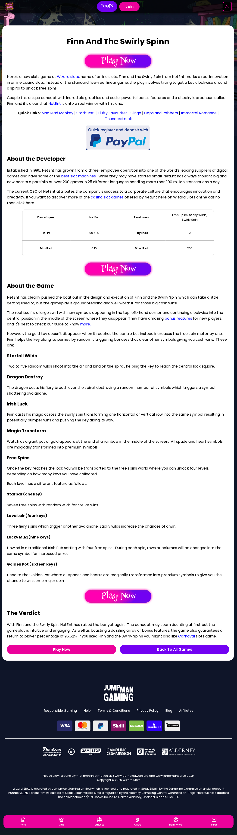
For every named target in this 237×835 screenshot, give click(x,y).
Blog (168, 710)
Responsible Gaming (60, 710)
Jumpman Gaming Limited (71, 789)
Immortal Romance (199, 113)
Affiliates (186, 710)
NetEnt (54, 103)
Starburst (85, 113)
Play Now (61, 649)
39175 (24, 793)
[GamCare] (52, 752)
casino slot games (107, 197)
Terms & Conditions (114, 710)
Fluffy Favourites (113, 113)
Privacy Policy (148, 710)
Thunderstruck (118, 118)
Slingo (136, 113)
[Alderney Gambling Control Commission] (179, 751)
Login (107, 6)
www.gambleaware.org (131, 776)
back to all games (174, 649)
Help (87, 710)
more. (85, 324)
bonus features (178, 318)
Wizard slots (68, 76)
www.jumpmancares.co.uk (175, 776)
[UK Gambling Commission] (119, 751)
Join (129, 6)
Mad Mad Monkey (57, 113)
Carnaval (186, 636)
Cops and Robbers (161, 113)
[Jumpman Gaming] (118, 699)
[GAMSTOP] (91, 751)
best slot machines (78, 176)
